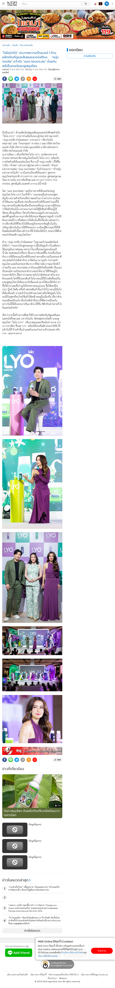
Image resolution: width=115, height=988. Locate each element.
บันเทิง (15, 45)
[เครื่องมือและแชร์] (112, 4)
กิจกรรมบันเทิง (26, 45)
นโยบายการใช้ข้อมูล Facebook (94, 974)
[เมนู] (3, 3)
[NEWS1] (100, 3)
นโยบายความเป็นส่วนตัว (17, 974)
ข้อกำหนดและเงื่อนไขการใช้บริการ (64, 974)
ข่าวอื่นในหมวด (32, 931)
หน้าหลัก (6, 45)
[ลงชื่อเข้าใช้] (107, 3)
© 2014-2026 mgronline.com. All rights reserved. (57, 981)
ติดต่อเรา (63, 978)
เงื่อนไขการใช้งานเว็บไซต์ (72, 952)
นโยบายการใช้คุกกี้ (38, 974)
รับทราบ (102, 951)
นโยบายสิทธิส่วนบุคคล (48, 955)
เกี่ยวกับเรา (52, 978)
